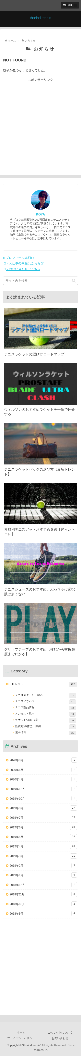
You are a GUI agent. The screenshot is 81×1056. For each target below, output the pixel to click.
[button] (73, 280)
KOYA (40, 214)
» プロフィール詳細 (17, 257)
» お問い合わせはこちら (23, 269)
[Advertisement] (40, 123)
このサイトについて (60, 1032)
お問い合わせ (60, 1038)
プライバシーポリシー (21, 1038)
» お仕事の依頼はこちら (23, 263)
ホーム (21, 1032)
